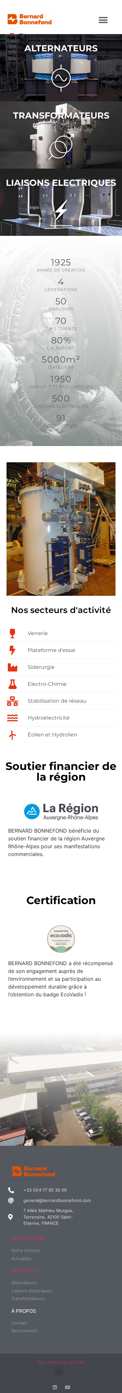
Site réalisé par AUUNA (61, 1362)
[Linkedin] (54, 1387)
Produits (23, 1271)
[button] (103, 20)
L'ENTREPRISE (28, 1238)
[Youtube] (67, 1387)
